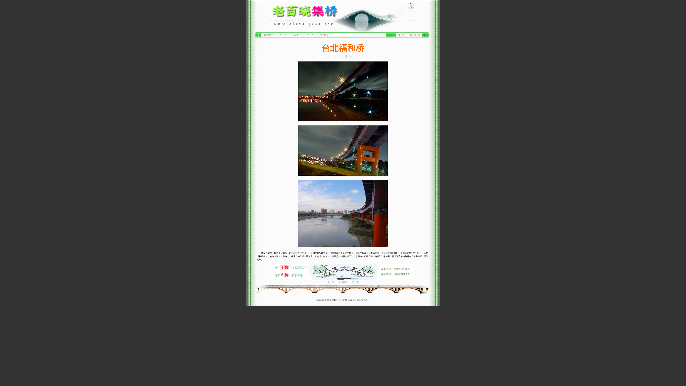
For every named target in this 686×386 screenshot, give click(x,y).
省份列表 (297, 35)
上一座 (330, 282)
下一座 (355, 282)
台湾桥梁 (324, 35)
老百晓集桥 (269, 35)
